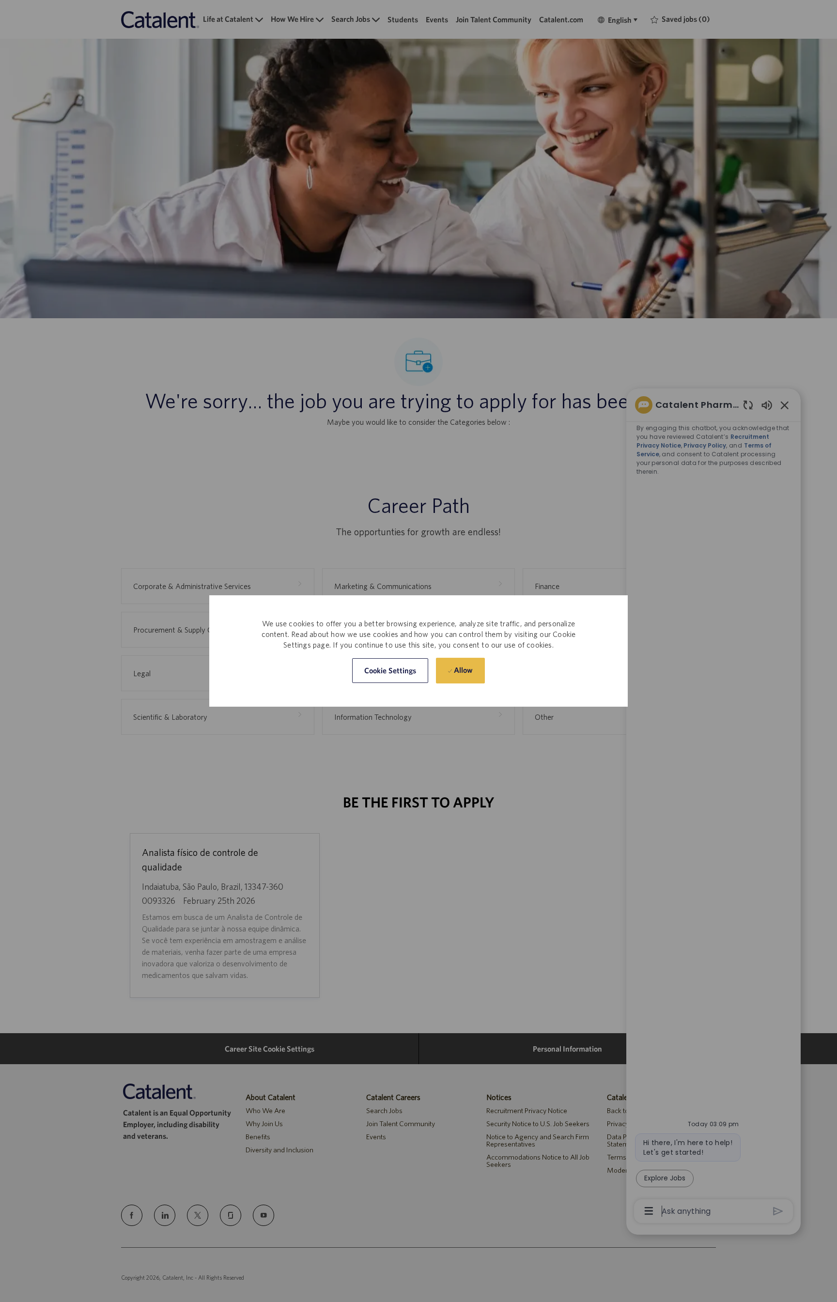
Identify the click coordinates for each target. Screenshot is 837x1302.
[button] (390, 670)
